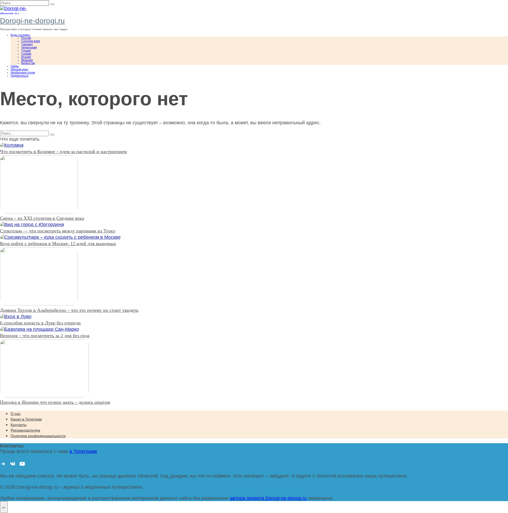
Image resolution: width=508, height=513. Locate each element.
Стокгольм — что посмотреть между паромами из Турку (58, 230)
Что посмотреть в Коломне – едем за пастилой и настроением (63, 151)
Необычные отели (23, 72)
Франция (27, 60)
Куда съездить (20, 34)
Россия (26, 37)
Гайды (15, 66)
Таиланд (27, 44)
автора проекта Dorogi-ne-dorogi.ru (268, 498)
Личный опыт (19, 69)
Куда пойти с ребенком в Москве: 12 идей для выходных (58, 243)
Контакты (18, 425)
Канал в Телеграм (26, 419)
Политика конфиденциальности (38, 436)
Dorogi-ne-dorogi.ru (32, 21)
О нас (16, 413)
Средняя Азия (30, 41)
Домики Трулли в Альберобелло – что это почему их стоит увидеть (69, 310)
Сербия (26, 53)
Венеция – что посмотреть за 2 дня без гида (44, 335)
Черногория (29, 47)
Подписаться (19, 75)
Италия (26, 56)
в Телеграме (83, 451)
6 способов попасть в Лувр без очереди (40, 323)
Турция (26, 50)
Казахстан (28, 63)
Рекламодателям (25, 430)
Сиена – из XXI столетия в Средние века (42, 218)
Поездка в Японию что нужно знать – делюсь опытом (55, 402)
